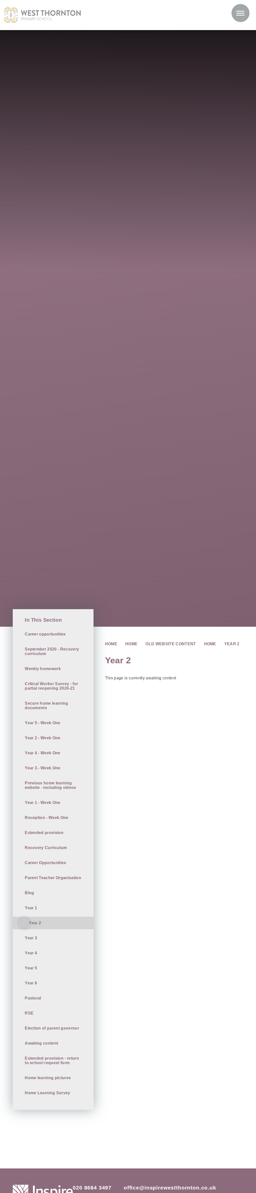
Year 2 (232, 644)
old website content (171, 644)
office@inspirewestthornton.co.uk (170, 1187)
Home (111, 644)
